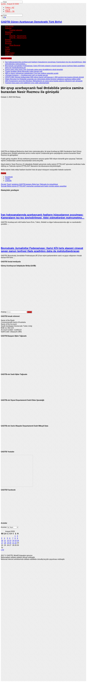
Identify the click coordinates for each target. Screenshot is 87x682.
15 (16, 540)
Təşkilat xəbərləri (15, 30)
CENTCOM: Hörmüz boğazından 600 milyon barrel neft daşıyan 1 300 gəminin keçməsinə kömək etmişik (44, 77)
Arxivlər (4, 527)
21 (13, 543)
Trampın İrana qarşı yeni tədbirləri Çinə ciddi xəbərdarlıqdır (27, 83)
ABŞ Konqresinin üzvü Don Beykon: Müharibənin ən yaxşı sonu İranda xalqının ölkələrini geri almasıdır (44, 81)
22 (16, 543)
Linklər (7, 49)
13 (10, 540)
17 (2, 543)
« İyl (2, 550)
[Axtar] (2, 2)
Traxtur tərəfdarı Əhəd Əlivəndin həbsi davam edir (23, 71)
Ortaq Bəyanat (14, 45)
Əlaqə (7, 51)
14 (13, 540)
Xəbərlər (8, 28)
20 (10, 543)
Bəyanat (8, 43)
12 (8, 540)
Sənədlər (8, 41)
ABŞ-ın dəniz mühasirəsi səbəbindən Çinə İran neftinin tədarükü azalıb (31, 73)
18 (5, 543)
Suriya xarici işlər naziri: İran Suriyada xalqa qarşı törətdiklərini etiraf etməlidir (34, 69)
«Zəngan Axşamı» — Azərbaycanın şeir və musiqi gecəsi (26, 75)
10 (2, 540)
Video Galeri (10, 53)
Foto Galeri (9, 55)
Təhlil (7, 47)
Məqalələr (9, 32)
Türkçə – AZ (9, 7)
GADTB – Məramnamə (18, 38)
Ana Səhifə (9, 26)
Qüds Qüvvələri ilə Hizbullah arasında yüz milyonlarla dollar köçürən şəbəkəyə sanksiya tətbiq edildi (43, 79)
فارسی (7, 9)
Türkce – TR (9, 11)
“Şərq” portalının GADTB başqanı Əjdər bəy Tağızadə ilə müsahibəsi (29, 184)
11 (5, 540)
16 (18, 540)
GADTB (8, 34)
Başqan (8, 39)
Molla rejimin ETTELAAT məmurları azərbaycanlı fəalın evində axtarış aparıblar (34, 186)
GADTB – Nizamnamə (17, 36)
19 (8, 543)
